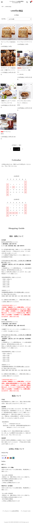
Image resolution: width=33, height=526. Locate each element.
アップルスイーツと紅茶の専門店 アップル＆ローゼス (17, 2)
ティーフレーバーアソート (24, 42)
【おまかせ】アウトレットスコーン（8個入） (24, 70)
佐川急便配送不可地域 (7, 257)
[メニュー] (1, 2)
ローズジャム (7, 131)
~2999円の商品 (8, 6)
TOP (2, 6)
